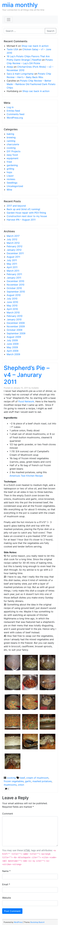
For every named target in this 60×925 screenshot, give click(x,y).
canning (11, 140)
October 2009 (14, 329)
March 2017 (13, 235)
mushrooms (10, 784)
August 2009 (14, 336)
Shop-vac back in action (35, 45)
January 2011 (14, 277)
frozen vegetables (14, 781)
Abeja (10, 66)
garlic (28, 781)
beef (22, 777)
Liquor (10, 175)
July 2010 (12, 298)
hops (9, 172)
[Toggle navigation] (9, 19)
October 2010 (14, 288)
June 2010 (12, 302)
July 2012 (12, 239)
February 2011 (14, 274)
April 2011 (12, 267)
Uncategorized (15, 186)
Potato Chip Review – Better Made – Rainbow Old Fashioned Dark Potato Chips (31, 84)
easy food (12, 154)
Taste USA (12, 49)
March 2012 (13, 242)
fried (9, 161)
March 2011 (13, 270)
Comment (7, 813)
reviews (11, 179)
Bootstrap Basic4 (37, 922)
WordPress (18, 922)
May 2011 (12, 263)
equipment (12, 158)
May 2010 (12, 305)
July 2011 (12, 260)
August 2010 (14, 295)
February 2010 (14, 316)
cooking (11, 147)
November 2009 (16, 326)
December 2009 (16, 322)
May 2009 (12, 347)
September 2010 (16, 291)
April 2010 (12, 309)
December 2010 (15, 281)
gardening (12, 165)
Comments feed (15, 114)
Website (6, 897)
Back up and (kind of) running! (23, 209)
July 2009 (12, 340)
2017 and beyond (16, 205)
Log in (10, 107)
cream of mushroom (37, 777)
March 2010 (13, 312)
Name (6, 871)
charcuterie (13, 144)
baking (10, 133)
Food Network (26, 401)
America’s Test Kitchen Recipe (26, 475)
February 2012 (14, 246)
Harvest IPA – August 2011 (21, 219)
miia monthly (20, 4)
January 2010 (14, 319)
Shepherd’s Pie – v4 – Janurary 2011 (27, 374)
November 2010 (15, 284)
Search (50, 30)
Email (6, 884)
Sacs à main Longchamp (20, 73)
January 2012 (14, 249)
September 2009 (16, 333)
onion (21, 784)
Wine (9, 189)
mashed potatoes (42, 781)
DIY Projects (13, 151)
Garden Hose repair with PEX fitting (26, 212)
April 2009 (12, 350)
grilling (10, 168)
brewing (11, 137)
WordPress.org (15, 117)
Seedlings (12, 182)
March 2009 (13, 354)
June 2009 (12, 343)
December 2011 (15, 253)
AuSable (35, 388)
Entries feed (13, 110)
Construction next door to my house (27, 216)
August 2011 (13, 256)
